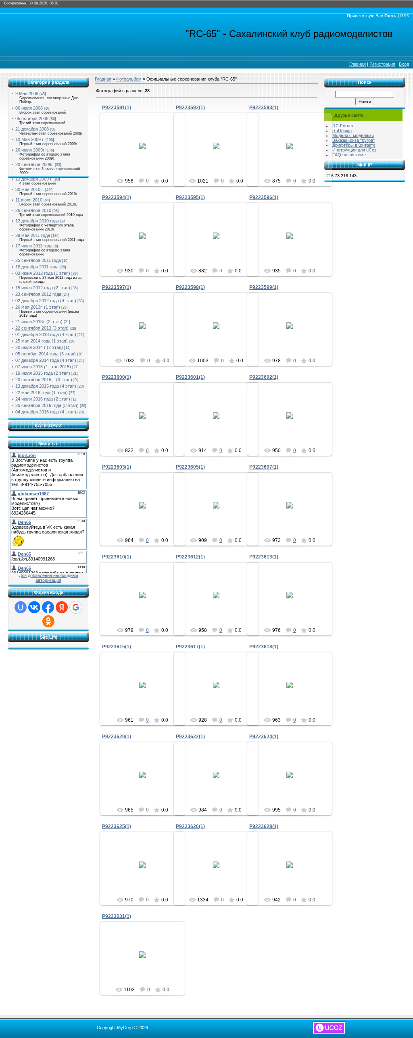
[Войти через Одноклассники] (48, 621)
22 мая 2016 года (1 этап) (41, 392)
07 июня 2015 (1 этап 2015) (43, 366)
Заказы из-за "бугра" (353, 140)
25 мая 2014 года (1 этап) (41, 340)
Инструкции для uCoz (354, 149)
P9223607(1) (263, 467)
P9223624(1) (263, 736)
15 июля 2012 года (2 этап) (42, 287)
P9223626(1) (190, 826)
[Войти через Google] (75, 607)
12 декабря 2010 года (37, 220)
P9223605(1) (190, 467)
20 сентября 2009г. (34, 164)
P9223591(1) (116, 107)
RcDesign (342, 130)
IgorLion (146, 155)
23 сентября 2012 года (38, 294)
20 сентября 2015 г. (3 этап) (43, 379)
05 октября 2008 (31, 118)
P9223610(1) (116, 557)
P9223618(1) (263, 647)
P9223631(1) (116, 916)
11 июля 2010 (28, 199)
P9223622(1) (190, 736)
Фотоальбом (129, 79)
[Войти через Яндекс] (62, 607)
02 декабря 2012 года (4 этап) (45, 300)
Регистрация (382, 64)
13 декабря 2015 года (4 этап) (45, 386)
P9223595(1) (190, 197)
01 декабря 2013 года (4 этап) (45, 334)
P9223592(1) (190, 107)
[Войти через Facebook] (48, 607)
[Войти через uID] (21, 607)
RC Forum (342, 125)
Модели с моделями (353, 135)
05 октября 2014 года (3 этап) (45, 353)
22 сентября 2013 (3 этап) (42, 328)
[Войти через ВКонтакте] (34, 607)
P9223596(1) (263, 197)
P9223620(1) (116, 736)
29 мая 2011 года (32, 235)
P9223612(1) (190, 557)
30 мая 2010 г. (29, 189)
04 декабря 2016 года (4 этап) (45, 411)
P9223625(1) (116, 826)
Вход (404, 64)
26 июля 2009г (29, 149)
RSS (404, 15)
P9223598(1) (190, 287)
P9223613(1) (263, 557)
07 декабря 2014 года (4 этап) (45, 360)
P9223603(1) (116, 467)
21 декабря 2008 (32, 129)
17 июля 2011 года (33, 245)
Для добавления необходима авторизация (48, 578)
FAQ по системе (349, 154)
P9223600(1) (116, 377)
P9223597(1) (116, 287)
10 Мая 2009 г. (29, 139)
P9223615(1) (116, 647)
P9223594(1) (116, 197)
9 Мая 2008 (26, 93)
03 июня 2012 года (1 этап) (42, 273)
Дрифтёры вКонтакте (353, 145)
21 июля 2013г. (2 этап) (39, 321)
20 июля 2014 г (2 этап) (39, 347)
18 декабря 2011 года (36, 266)
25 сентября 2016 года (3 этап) (47, 405)
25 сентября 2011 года (38, 260)
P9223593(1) (263, 107)
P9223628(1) (263, 826)
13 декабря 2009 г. (33, 178)
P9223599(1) (263, 287)
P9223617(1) (190, 647)
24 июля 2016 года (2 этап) (42, 399)
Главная (357, 64)
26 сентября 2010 (33, 210)
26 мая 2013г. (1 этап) (37, 307)
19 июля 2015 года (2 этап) (42, 373)
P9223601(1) (190, 377)
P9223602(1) (263, 377)
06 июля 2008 (29, 108)
